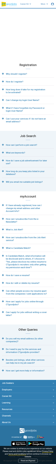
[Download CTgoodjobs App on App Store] (19, 443)
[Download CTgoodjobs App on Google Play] (36, 443)
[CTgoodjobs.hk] (28, 431)
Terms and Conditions (17, 454)
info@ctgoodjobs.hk (41, 34)
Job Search (24, 42)
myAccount (38, 42)
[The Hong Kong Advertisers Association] (29, 437)
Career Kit (24, 4)
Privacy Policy (47, 451)
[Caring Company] (40, 437)
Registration (9, 42)
